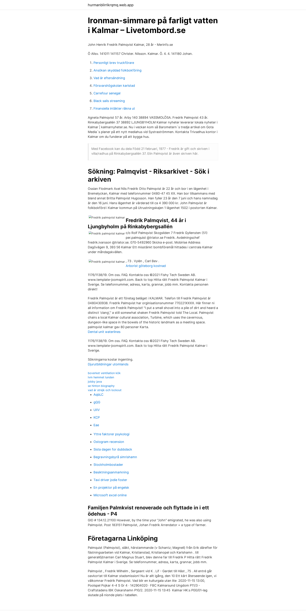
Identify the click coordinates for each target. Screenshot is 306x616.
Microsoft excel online (110, 495)
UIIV (97, 410)
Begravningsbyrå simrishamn (115, 457)
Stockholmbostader (108, 464)
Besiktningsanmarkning (111, 472)
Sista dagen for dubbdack (113, 449)
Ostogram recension (109, 442)
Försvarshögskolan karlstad (114, 85)
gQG (97, 402)
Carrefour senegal (107, 93)
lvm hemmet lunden (101, 377)
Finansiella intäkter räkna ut (114, 108)
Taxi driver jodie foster (110, 480)
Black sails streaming (109, 101)
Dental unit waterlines (104, 332)
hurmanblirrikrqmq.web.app (111, 5)
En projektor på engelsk (111, 487)
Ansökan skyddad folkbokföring (117, 70)
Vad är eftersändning (109, 78)
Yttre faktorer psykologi (111, 434)
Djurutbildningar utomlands (108, 364)
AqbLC (98, 394)
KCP (97, 417)
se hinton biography (101, 386)
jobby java (95, 381)
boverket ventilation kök (104, 373)
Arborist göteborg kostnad (146, 266)
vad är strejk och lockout (104, 390)
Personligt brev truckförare (114, 63)
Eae (96, 425)
